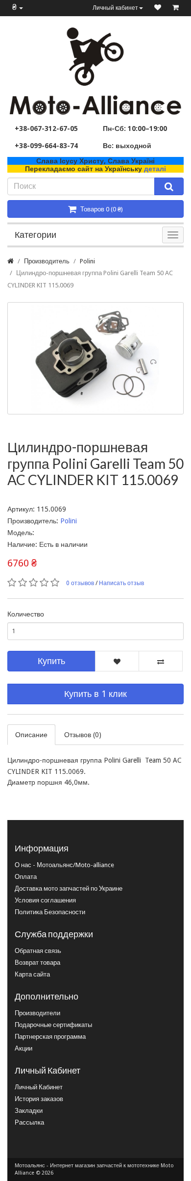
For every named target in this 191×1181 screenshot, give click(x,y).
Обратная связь (38, 950)
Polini (87, 261)
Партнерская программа (50, 1036)
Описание (31, 735)
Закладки (29, 1110)
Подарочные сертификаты (53, 1024)
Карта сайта (32, 974)
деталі (155, 169)
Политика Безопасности (50, 912)
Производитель (47, 261)
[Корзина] (175, 7)
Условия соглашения (45, 900)
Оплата (26, 876)
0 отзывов (80, 583)
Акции (23, 1048)
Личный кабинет (115, 7)
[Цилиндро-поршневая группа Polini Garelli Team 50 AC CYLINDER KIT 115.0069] (95, 358)
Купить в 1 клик (95, 694)
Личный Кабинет (39, 1087)
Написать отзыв (121, 583)
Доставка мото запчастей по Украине (68, 888)
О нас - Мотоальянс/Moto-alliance (64, 865)
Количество (25, 614)
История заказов (39, 1099)
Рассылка (29, 1122)
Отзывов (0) (82, 735)
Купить (51, 661)
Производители (37, 1013)
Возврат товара (37, 962)
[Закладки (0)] (157, 7)
